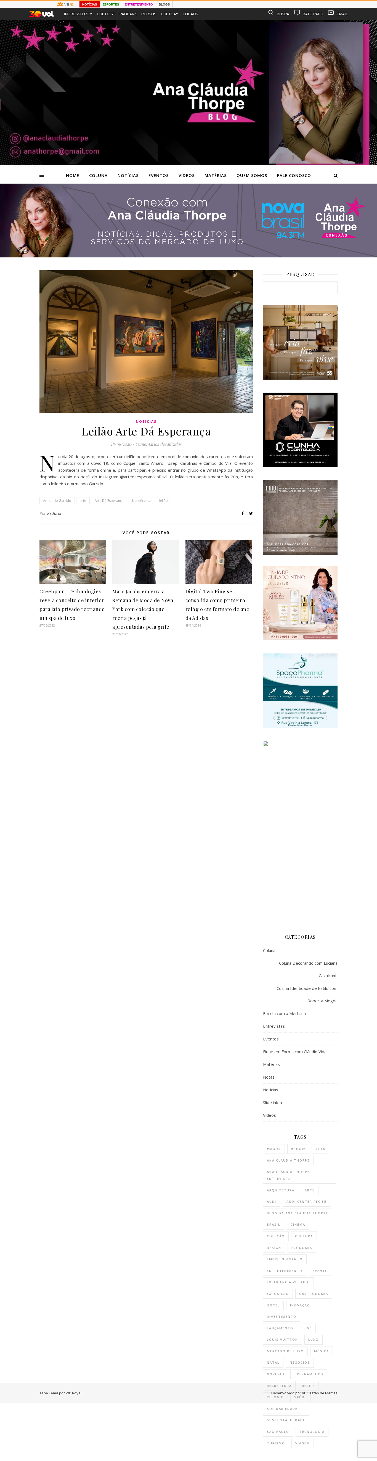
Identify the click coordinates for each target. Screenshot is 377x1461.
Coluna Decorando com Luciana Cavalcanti (308, 969)
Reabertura (279, 1386)
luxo (313, 1339)
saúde (300, 1397)
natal (273, 1362)
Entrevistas (274, 1026)
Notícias (128, 175)
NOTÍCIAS (89, 4)
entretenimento (284, 1271)
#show (298, 1149)
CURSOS (148, 14)
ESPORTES (111, 4)
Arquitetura (280, 1190)
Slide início (272, 1102)
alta (320, 1149)
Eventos (158, 175)
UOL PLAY (169, 14)
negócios (300, 1362)
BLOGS (164, 4)
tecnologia (312, 1431)
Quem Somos (252, 175)
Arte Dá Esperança (109, 500)
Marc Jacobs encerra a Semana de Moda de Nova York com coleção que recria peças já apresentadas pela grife (142, 609)
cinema (298, 1224)
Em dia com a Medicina (284, 1013)
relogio (275, 1397)
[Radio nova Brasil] (188, 256)
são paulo (278, 1431)
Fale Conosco (294, 175)
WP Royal (73, 1392)
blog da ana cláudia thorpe (297, 1213)
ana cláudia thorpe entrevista (288, 1175)
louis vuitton (282, 1339)
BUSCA (283, 14)
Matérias (216, 175)
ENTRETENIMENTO (139, 4)
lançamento (280, 1328)
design (274, 1248)
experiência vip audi (288, 1282)
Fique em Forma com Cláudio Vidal (295, 1051)
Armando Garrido (57, 500)
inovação (300, 1305)
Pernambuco (310, 1374)
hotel (273, 1305)
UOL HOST (106, 14)
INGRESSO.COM (78, 14)
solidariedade (282, 1409)
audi (271, 1201)
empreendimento (285, 1259)
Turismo (276, 1443)
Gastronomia (313, 1294)
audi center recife (306, 1201)
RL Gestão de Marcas (320, 1392)
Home (72, 175)
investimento (281, 1316)
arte (83, 500)
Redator (54, 513)
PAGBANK (128, 14)
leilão (163, 500)
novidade (277, 1374)
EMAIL (342, 14)
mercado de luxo (285, 1351)
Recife (308, 1386)
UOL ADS (190, 14)
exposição (278, 1294)
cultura (304, 1236)
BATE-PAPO (313, 14)
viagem (302, 1443)
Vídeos (187, 175)
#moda (274, 1149)
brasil (273, 1224)
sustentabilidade (286, 1420)
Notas (269, 1077)
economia (301, 1248)
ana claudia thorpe (288, 1160)
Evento (320, 1271)
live (308, 1328)
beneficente (141, 500)
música (321, 1351)
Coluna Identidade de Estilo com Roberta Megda (307, 994)
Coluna (98, 175)
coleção (276, 1236)
